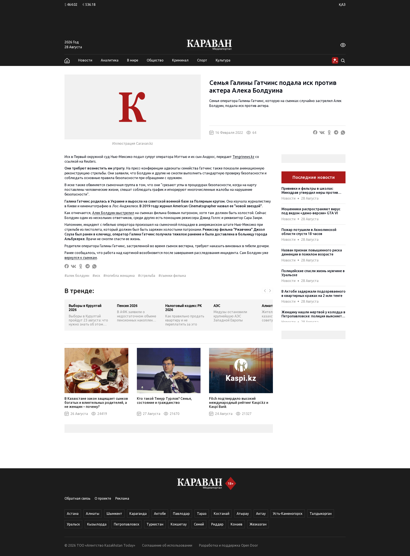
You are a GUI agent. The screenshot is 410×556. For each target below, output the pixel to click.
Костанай (221, 513)
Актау (261, 513)
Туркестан (154, 524)
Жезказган (258, 524)
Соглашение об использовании (167, 545)
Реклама (122, 498)
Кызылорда (97, 524)
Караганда (138, 513)
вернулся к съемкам (80, 258)
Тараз (201, 513)
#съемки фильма (172, 275)
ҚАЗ (342, 4)
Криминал (180, 60)
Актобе (160, 513)
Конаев (236, 524)
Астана (73, 513)
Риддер (217, 524)
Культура (223, 60)
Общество (155, 60)
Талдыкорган (321, 513)
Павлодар (181, 513)
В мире (132, 60)
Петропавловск (126, 524)
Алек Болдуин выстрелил (113, 213)
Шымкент (114, 513)
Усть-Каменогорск (287, 513)
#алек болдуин (76, 275)
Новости (85, 60)
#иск (96, 275)
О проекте (103, 498)
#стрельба (146, 275)
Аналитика (110, 60)
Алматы (92, 513)
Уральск (73, 524)
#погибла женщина (119, 275)
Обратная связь (77, 498)
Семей (199, 524)
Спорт (202, 60)
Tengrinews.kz (243, 157)
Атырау (243, 513)
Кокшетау (179, 524)
